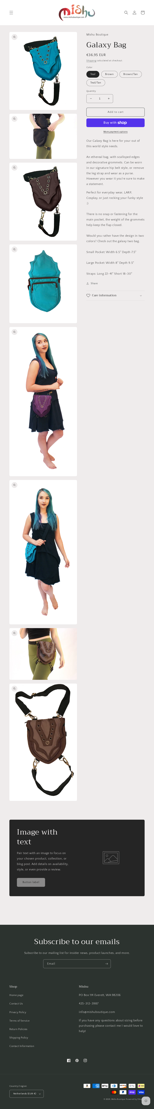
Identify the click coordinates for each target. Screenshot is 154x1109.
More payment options (115, 131)
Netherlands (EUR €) (24, 1093)
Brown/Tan (130, 74)
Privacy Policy (17, 1012)
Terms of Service (19, 1020)
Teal (92, 74)
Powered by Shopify (135, 1099)
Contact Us (16, 1003)
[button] (11, 12)
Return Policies (18, 1029)
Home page (16, 995)
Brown (109, 74)
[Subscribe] (106, 963)
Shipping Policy (18, 1037)
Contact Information (21, 1046)
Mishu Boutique (118, 1099)
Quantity (91, 91)
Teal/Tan (95, 82)
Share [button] (94, 283)
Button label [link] (31, 882)
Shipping (91, 60)
